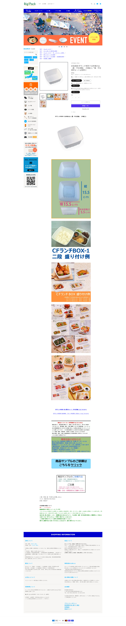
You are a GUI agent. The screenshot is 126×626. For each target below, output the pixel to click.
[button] (91, 3)
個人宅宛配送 (87, 80)
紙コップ (26, 62)
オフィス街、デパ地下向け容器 (50, 51)
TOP (41, 49)
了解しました (75, 85)
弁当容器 (34, 57)
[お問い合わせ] (97, 3)
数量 (72, 94)
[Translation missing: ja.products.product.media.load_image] (43, 96)
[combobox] (29, 55)
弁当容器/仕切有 (60, 56)
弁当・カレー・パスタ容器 (49, 54)
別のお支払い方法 (85, 108)
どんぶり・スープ (47, 49)
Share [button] (74, 112)
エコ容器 (31, 59)
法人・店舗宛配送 (76, 80)
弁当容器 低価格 (47, 58)
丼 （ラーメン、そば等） (59, 52)
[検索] (36, 55)
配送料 (76, 74)
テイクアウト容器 (28, 57)
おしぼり (26, 59)
